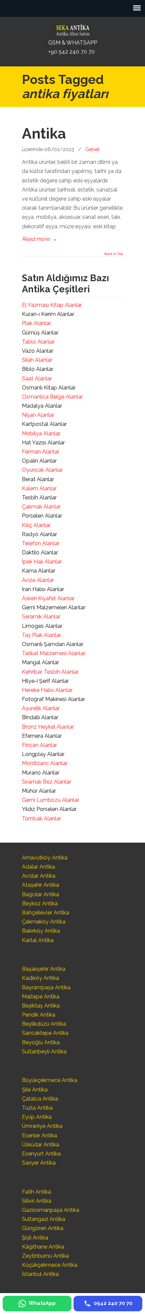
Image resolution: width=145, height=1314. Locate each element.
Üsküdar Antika (40, 1144)
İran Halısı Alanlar (43, 589)
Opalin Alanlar (39, 461)
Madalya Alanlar (42, 406)
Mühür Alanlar (39, 791)
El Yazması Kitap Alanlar (52, 305)
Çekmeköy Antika (43, 921)
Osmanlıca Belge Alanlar (52, 396)
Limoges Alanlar (42, 626)
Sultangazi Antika (43, 1219)
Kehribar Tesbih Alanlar (50, 672)
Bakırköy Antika (41, 931)
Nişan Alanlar (38, 415)
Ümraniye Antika (42, 1126)
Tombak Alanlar (41, 818)
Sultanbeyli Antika (44, 1051)
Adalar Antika (38, 867)
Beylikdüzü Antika (44, 1024)
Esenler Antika (39, 1135)
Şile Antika (35, 1089)
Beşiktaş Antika (41, 1005)
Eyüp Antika (37, 1117)
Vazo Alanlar (37, 351)
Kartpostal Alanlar (44, 424)
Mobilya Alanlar (41, 433)
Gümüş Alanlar (40, 332)
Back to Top (114, 254)
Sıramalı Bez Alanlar (46, 782)
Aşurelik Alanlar (41, 708)
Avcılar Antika (38, 876)
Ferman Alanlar (40, 451)
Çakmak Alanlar (41, 506)
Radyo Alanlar (39, 534)
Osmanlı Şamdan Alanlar (52, 644)
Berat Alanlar (38, 479)
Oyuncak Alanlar (42, 470)
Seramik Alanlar (41, 616)
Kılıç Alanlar (36, 525)
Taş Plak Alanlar (41, 635)
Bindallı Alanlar (40, 717)
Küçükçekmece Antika (49, 1265)
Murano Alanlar (40, 772)
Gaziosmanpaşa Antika (50, 1210)
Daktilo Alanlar (40, 552)
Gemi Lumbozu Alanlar (50, 800)
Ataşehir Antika (40, 885)
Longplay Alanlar (43, 754)
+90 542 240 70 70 (71, 52)
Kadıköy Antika (40, 978)
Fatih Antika (36, 1192)
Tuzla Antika (37, 1108)
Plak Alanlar (36, 323)
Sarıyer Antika (39, 1163)
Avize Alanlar (38, 580)
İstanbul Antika (40, 1274)
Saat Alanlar (37, 378)
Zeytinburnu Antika (45, 1256)
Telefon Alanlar (40, 543)
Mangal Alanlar (40, 662)
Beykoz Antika (40, 903)
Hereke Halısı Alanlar (47, 690)
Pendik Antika (38, 1015)
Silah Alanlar (37, 360)
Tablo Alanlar (38, 342)
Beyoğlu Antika (41, 1042)
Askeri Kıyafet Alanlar (48, 598)
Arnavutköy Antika (44, 857)
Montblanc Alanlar (44, 763)
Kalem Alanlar (39, 488)
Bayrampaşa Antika (46, 987)
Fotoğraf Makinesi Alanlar (53, 699)
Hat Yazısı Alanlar (43, 442)
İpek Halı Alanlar (42, 561)
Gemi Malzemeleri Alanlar (53, 607)
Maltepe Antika (40, 996)
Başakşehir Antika (43, 969)
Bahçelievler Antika (45, 912)
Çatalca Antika (40, 1099)
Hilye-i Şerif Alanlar (45, 681)
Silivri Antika (36, 1201)
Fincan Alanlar (39, 745)
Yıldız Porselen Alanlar (49, 809)
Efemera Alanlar (42, 736)
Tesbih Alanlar (39, 497)
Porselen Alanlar (42, 516)
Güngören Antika (42, 1228)
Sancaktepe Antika (45, 1033)
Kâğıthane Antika (43, 1247)
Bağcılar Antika (40, 894)
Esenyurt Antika (41, 1153)
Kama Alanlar (38, 570)
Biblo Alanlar (37, 369)
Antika (44, 133)
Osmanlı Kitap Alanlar (49, 387)
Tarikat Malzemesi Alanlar (53, 653)
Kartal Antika (38, 940)
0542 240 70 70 (72, 28)
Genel (92, 149)
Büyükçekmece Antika (49, 1080)
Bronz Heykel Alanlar (48, 727)
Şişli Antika (35, 1237)
